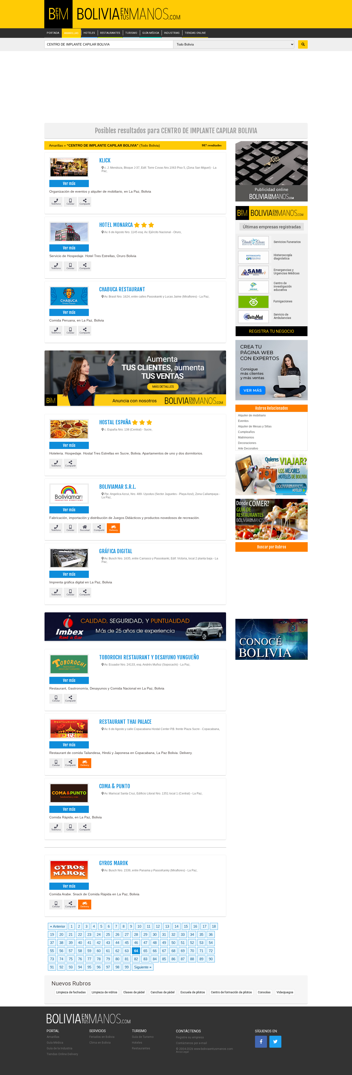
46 (136, 943)
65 (145, 951)
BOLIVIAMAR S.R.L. (117, 486)
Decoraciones (247, 443)
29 (145, 934)
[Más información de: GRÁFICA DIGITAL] (68, 558)
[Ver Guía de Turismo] (271, 639)
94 (80, 967)
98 (117, 967)
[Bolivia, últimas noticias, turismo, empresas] (89, 1022)
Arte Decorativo (248, 448)
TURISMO (131, 33)
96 (99, 967)
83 (145, 959)
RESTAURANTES (110, 33)
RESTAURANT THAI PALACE (125, 722)
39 (71, 943)
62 (117, 951)
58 (80, 951)
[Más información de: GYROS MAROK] (68, 870)
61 (108, 951)
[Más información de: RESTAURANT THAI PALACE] (68, 729)
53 (201, 943)
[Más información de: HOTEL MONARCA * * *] (68, 232)
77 (89, 959)
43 (108, 943)
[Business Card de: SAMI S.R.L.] (271, 277)
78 (99, 959)
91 (52, 967)
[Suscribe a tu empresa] (135, 379)
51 (183, 943)
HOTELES (89, 33)
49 (164, 943)
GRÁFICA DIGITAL (115, 551)
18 (214, 926)
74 (61, 959)
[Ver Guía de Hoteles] (271, 474)
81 (127, 959)
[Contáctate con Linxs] (271, 370)
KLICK (104, 160)
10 (139, 926)
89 (201, 959)
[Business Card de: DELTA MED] (271, 322)
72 (211, 951)
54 (211, 943)
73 (52, 959)
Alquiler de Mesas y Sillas (255, 426)
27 (127, 934)
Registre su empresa (190, 1037)
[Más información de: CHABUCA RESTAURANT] (68, 297)
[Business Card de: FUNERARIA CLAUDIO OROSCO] (271, 248)
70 (192, 951)
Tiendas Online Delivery (62, 1054)
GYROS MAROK (113, 863)
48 (155, 943)
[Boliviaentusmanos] (58, 18)
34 (192, 934)
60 (99, 951)
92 (61, 967)
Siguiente (142, 967)
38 (61, 943)
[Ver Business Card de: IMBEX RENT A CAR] (135, 627)
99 (127, 967)
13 (167, 926)
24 (99, 934)
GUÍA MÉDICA (150, 33)
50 (173, 943)
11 (148, 926)
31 (164, 934)
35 (201, 934)
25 (108, 934)
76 (80, 959)
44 (117, 943)
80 (117, 959)
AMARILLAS (71, 33)
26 (117, 934)
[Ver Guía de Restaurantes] (271, 519)
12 (158, 926)
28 (136, 934)
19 (52, 934)
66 (155, 951)
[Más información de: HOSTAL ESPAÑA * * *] (68, 430)
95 (89, 967)
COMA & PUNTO (114, 786)
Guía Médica (55, 1042)
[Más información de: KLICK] (68, 168)
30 (155, 934)
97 (108, 967)
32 (173, 934)
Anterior (57, 926)
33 (183, 934)
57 (71, 951)
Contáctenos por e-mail (191, 1043)
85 (164, 959)
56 (61, 951)
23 (89, 934)
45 (127, 943)
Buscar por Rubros (271, 547)
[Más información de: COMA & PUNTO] (68, 794)
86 (173, 959)
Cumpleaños (246, 432)
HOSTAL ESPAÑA (115, 422)
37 (52, 943)
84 (155, 959)
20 (61, 934)
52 (192, 943)
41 (89, 943)
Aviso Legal (182, 1052)
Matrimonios (246, 437)
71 (201, 951)
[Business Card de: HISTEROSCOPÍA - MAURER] (271, 262)
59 (89, 951)
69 (183, 951)
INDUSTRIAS (172, 33)
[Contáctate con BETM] (271, 171)
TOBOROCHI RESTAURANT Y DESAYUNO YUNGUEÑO (149, 657)
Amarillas (53, 1037)
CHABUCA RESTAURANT (122, 289)
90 (211, 959)
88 (192, 959)
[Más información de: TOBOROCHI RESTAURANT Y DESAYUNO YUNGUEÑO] (68, 665)
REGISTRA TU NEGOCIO (271, 331)
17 (204, 926)
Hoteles (137, 1042)
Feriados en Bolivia (101, 1037)
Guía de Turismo (142, 1037)
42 (99, 943)
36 (211, 934)
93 (71, 967)
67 (164, 951)
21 (71, 934)
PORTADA (53, 33)
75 (71, 959)
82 (136, 959)
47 (145, 943)
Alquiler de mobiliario (252, 415)
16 (195, 926)
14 (176, 926)
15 (186, 926)
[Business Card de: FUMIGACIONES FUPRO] (271, 307)
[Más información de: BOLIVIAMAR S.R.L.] (68, 494)
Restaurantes (141, 1048)
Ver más (69, 183)
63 (127, 951)
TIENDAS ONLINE (195, 33)
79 (108, 959)
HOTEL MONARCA (116, 225)
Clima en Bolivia (100, 1042)
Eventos (243, 421)
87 (183, 959)
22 (80, 934)
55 (52, 951)
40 (80, 943)
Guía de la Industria (59, 1048)
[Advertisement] (176, 87)
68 (173, 951)
